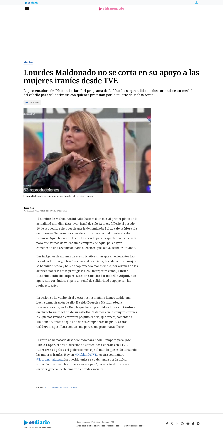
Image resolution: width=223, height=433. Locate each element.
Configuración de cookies (134, 426)
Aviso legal (81, 426)
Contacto (105, 422)
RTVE (47, 387)
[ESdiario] (31, 3)
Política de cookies (115, 426)
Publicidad (95, 422)
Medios (28, 62)
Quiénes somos (83, 422)
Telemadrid (56, 387)
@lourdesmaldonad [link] (50, 359)
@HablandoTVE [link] (86, 355)
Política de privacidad (96, 426)
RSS (112, 422)
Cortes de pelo (70, 387)
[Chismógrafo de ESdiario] (112, 8)
